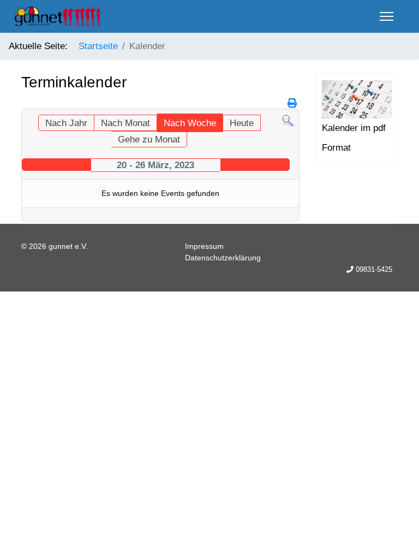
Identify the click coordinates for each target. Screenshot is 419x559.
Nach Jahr (66, 123)
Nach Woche (190, 123)
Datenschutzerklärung (223, 257)
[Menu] (386, 16)
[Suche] (288, 121)
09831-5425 (374, 269)
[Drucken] (292, 103)
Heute (242, 123)
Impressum (204, 246)
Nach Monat (125, 123)
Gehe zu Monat (149, 139)
